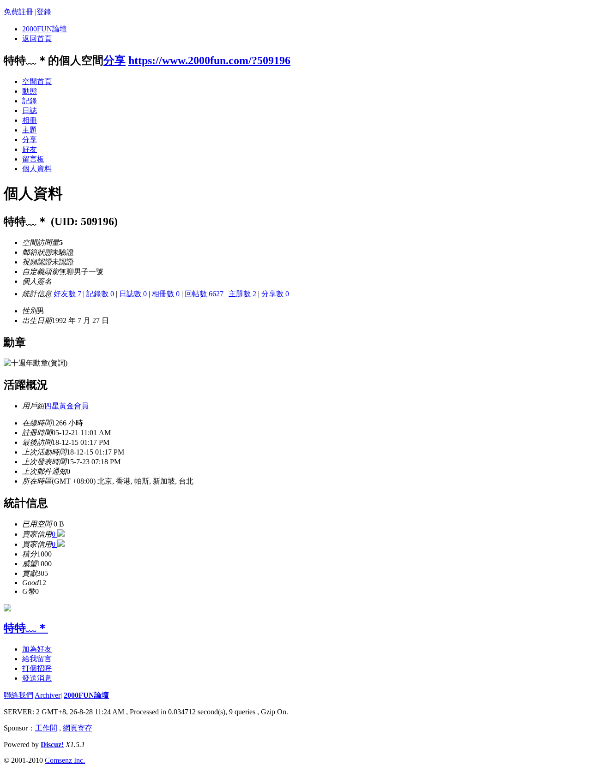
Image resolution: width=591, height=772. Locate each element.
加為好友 (37, 649)
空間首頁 (37, 81)
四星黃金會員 (66, 406)
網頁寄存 (77, 728)
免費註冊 (18, 12)
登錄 (43, 12)
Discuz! (52, 744)
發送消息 (37, 678)
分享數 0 (275, 294)
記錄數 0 (100, 294)
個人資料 (37, 169)
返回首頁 (37, 38)
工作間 (46, 728)
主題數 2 (242, 294)
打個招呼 (37, 668)
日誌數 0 (133, 294)
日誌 (29, 110)
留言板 (33, 159)
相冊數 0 (166, 294)
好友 (29, 149)
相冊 (29, 120)
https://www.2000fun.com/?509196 (209, 60)
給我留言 (37, 659)
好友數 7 (67, 294)
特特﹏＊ (26, 628)
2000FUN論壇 (44, 29)
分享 (114, 60)
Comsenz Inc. (65, 760)
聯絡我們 (18, 695)
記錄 (29, 101)
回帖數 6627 (204, 294)
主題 (29, 130)
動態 (29, 91)
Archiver (47, 695)
